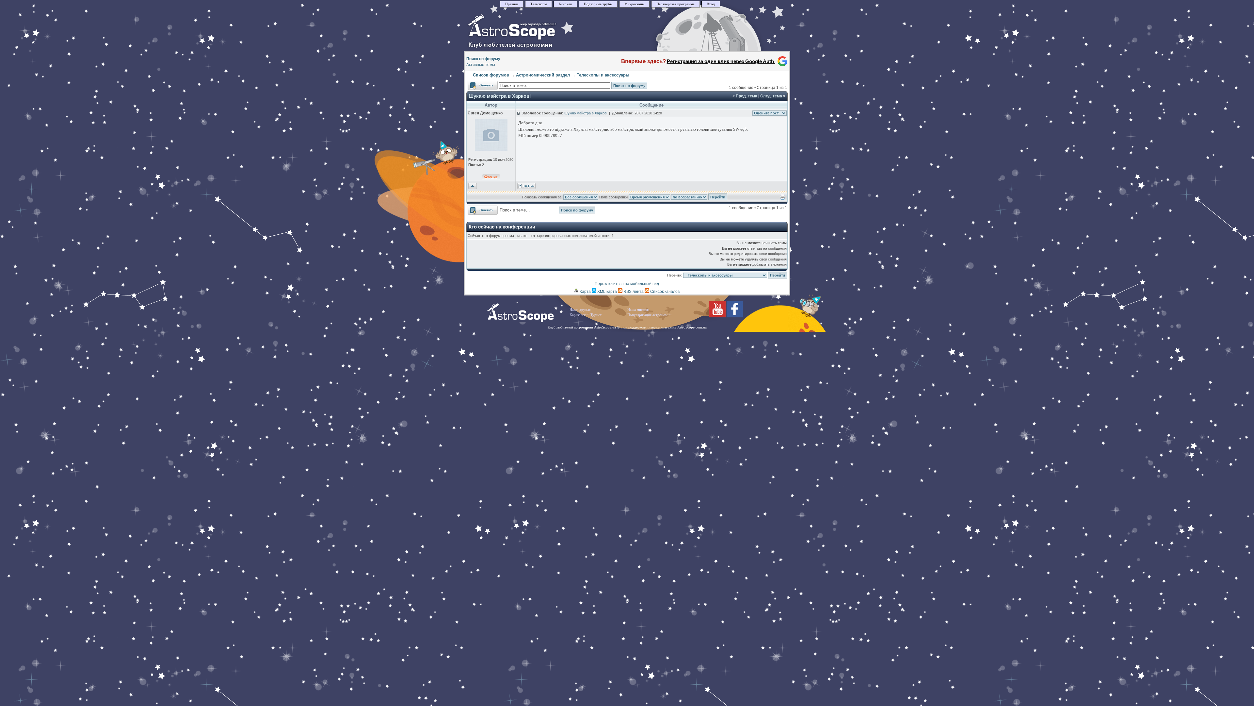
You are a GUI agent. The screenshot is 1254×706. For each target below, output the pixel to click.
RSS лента (633, 291)
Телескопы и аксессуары (603, 75)
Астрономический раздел (543, 75)
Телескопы (538, 4)
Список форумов (491, 75)
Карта (585, 291)
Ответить (476, 83)
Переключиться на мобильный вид (627, 283)
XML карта (606, 291)
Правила (511, 4)
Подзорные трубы (598, 4)
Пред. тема (746, 96)
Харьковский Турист (586, 315)
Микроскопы (634, 4)
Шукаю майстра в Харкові (500, 96)
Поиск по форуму (483, 59)
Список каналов (664, 291)
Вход (711, 4)
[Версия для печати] (782, 199)
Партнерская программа (675, 4)
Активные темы (480, 64)
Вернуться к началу (472, 186)
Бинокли (565, 4)
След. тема (771, 96)
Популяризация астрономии (649, 315)
